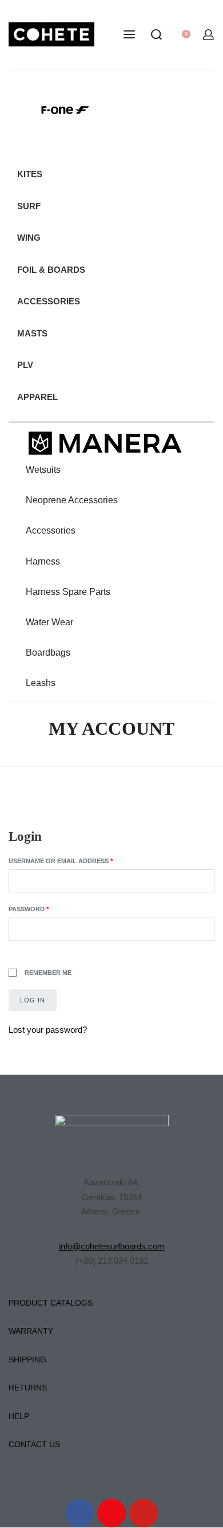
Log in (32, 1000)
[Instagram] (111, 1513)
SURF (29, 206)
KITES (29, 174)
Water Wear (49, 622)
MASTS (32, 333)
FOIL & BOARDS (51, 270)
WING (29, 237)
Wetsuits (43, 470)
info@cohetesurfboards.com (112, 1246)
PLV (25, 365)
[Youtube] (143, 1513)
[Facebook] (79, 1513)
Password (45, 908)
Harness (43, 561)
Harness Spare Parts (68, 592)
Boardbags (48, 652)
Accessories (50, 530)
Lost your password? (48, 1030)
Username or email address (77, 860)
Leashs (40, 683)
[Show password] (9, 951)
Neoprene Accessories (72, 500)
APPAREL (37, 397)
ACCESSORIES (48, 301)
